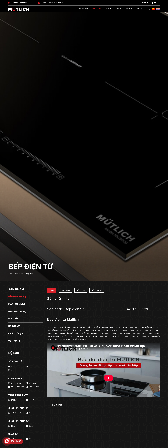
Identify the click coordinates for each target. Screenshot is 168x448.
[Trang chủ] (11, 273)
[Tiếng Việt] (153, 9)
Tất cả (51, 290)
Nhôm (31, 426)
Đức (30, 439)
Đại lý (118, 9)
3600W (31, 400)
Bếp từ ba (80, 290)
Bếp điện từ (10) (17, 296)
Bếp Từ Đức (97, 290)
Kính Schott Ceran (18, 413)
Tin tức (128, 9)
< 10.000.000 (16, 383)
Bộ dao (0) (14, 326)
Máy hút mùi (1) (16, 304)
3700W (13, 400)
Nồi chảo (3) (15, 318)
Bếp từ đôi (65, 290)
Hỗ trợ (108, 9)
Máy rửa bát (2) (17, 311)
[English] (158, 9)
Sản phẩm (96, 9)
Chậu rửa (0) (15, 333)
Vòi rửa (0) (14, 341)
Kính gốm (32, 413)
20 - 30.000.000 (17, 387)
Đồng (13, 426)
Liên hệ (139, 9)
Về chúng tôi (82, 9)
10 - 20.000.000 (35, 383)
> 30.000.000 (34, 387)
